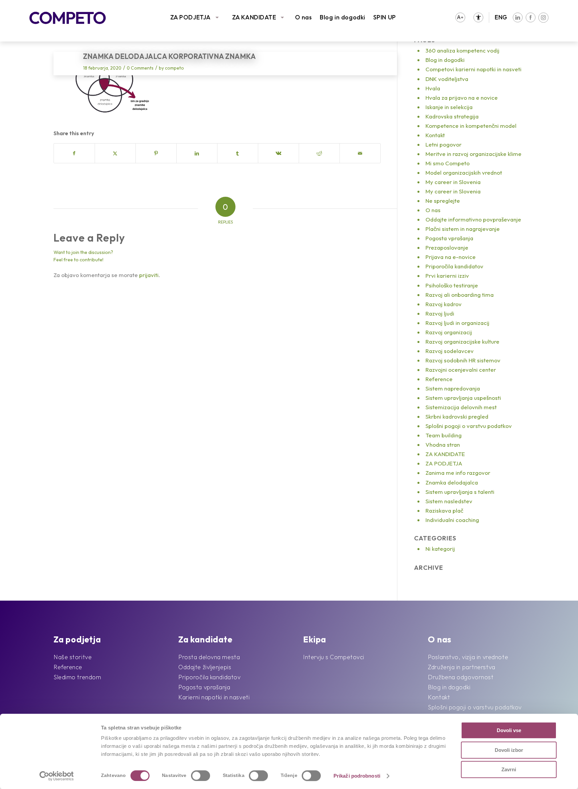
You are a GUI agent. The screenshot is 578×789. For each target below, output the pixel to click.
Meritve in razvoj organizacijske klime (473, 153)
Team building (443, 435)
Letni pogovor (443, 144)
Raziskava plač (444, 510)
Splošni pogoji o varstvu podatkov (468, 425)
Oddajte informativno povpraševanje (473, 219)
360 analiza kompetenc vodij (462, 50)
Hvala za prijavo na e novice (461, 97)
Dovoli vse (509, 730)
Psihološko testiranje (451, 285)
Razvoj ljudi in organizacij (457, 322)
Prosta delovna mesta (209, 657)
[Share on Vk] (278, 153)
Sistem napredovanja (452, 388)
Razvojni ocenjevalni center (460, 369)
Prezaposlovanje (446, 247)
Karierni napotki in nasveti (214, 697)
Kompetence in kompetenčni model (470, 125)
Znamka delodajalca (451, 482)
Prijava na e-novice (450, 256)
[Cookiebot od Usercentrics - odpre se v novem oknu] (56, 776)
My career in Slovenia (453, 181)
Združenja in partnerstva (461, 667)
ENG (501, 17)
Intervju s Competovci (333, 657)
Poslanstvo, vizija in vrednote (468, 657)
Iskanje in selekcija (449, 106)
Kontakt (435, 135)
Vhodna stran (442, 444)
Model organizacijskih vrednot (463, 172)
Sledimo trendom (77, 677)
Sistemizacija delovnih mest (461, 407)
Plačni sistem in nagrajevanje (462, 228)
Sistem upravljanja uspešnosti (463, 397)
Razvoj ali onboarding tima (459, 294)
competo (174, 68)
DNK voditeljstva (446, 78)
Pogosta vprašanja (449, 238)
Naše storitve (73, 657)
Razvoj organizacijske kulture (462, 341)
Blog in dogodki (342, 17)
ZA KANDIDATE (254, 17)
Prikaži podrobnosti (356, 776)
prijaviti (149, 274)
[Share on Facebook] (74, 153)
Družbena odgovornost (460, 677)
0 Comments (140, 68)
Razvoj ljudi (439, 313)
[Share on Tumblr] (237, 153)
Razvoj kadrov (443, 304)
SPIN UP (384, 17)
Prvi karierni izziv (447, 275)
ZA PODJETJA (190, 17)
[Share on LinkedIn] (197, 153)
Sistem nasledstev (448, 501)
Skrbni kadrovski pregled (456, 416)
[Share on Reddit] (319, 153)
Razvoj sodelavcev (449, 350)
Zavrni (508, 769)
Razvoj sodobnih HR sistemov (462, 360)
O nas (303, 17)
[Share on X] (115, 153)
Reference (439, 378)
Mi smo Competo (447, 163)
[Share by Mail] (360, 153)
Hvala (432, 88)
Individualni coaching (452, 519)
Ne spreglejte (442, 200)
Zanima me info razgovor (457, 472)
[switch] (200, 775)
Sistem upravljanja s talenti (459, 491)
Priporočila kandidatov (454, 266)
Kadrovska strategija (452, 116)
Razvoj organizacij (448, 332)
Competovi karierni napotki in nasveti (473, 69)
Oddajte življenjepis (204, 667)
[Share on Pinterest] (156, 153)
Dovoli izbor (509, 750)
